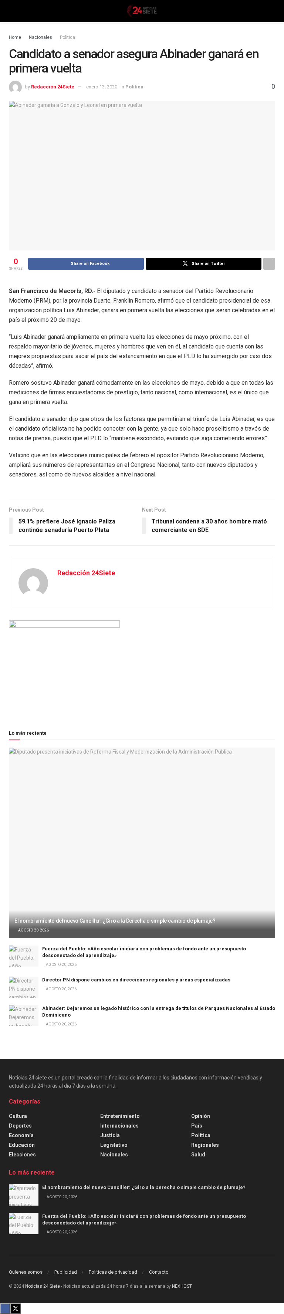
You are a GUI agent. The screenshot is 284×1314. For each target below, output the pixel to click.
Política (67, 37)
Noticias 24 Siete (42, 1286)
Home (15, 37)
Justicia (110, 1135)
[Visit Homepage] (142, 11)
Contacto (159, 1272)
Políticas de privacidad (113, 1272)
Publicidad (65, 1272)
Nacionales (40, 37)
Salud (198, 1155)
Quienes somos (26, 1272)
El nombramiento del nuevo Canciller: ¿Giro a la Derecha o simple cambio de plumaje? (115, 921)
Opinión (200, 1116)
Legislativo (114, 1145)
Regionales (205, 1145)
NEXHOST (182, 1286)
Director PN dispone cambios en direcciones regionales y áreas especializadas (136, 980)
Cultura (18, 1116)
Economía (21, 1135)
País (196, 1126)
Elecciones (22, 1155)
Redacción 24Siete (52, 87)
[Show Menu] (12, 11)
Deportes (20, 1126)
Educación (22, 1145)
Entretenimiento (120, 1116)
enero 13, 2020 (101, 87)
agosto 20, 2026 (33, 930)
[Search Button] (272, 11)
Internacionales (119, 1126)
